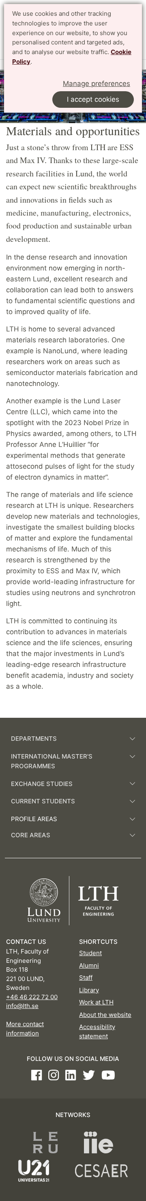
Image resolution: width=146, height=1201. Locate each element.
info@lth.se (22, 1006)
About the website (105, 1015)
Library (89, 990)
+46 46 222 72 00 (32, 997)
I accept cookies (93, 99)
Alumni (89, 965)
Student (90, 953)
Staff (85, 977)
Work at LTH (96, 1002)
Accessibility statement (97, 1031)
